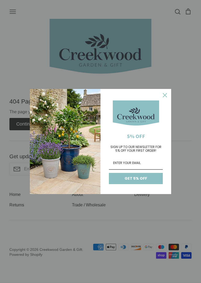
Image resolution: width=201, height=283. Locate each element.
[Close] (165, 95)
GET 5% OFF (136, 178)
